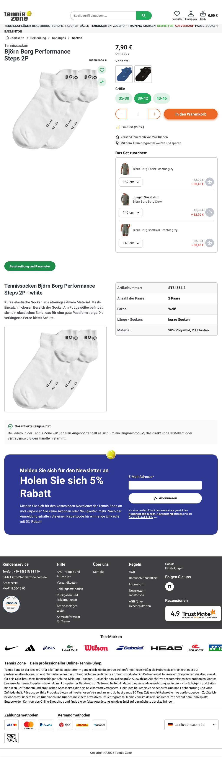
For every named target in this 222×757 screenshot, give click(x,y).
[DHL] (82, 725)
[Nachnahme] (11, 738)
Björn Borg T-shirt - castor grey (153, 169)
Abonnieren (168, 498)
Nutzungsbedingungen (142, 513)
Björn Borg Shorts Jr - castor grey (155, 230)
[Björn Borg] (98, 60)
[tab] (30, 266)
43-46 (162, 98)
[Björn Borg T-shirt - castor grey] (125, 168)
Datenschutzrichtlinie (141, 517)
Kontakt (98, 571)
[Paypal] (46, 725)
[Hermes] (99, 725)
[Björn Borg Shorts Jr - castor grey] (125, 229)
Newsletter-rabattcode (170, 513)
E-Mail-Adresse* (141, 477)
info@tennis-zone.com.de (29, 577)
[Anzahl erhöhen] (154, 114)
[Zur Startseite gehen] (18, 16)
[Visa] (11, 725)
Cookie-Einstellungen (169, 566)
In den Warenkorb (190, 114)
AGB (132, 571)
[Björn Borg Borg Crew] (125, 199)
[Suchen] (144, 15)
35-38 (124, 98)
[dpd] (65, 725)
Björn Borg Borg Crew (147, 201)
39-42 (143, 98)
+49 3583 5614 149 (32, 3)
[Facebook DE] (169, 586)
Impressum (136, 584)
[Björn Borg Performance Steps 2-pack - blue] (124, 74)
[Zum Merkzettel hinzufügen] (102, 69)
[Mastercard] (29, 725)
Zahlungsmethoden (70, 589)
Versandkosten (67, 582)
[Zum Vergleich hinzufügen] (102, 82)
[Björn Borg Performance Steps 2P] (143, 74)
